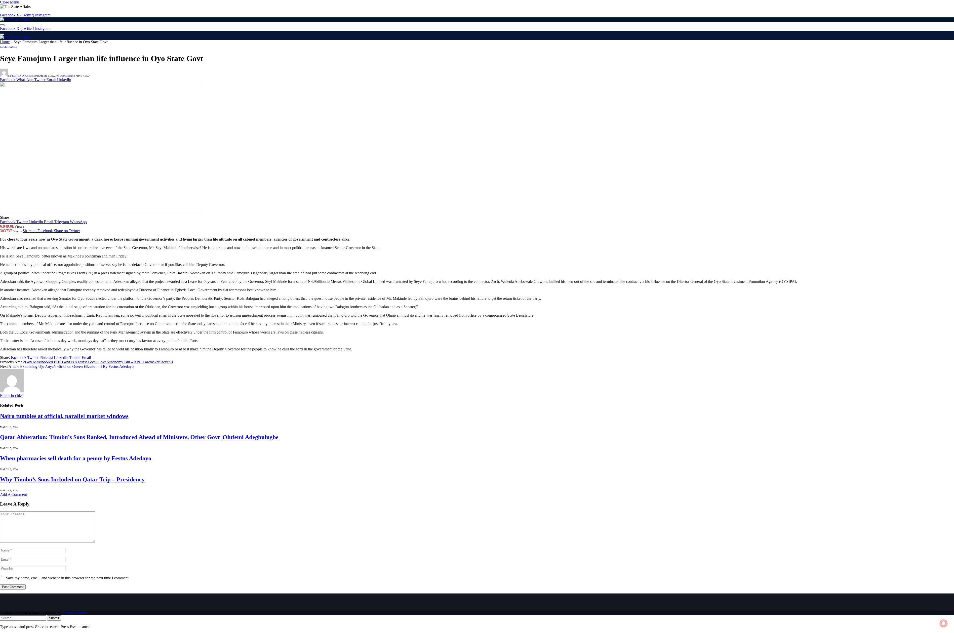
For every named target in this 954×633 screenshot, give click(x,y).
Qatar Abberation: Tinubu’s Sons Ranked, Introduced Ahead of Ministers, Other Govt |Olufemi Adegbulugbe (139, 437)
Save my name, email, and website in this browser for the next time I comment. (67, 578)
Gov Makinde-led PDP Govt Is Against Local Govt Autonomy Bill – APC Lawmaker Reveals (99, 362)
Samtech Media (74, 613)
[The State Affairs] (15, 19)
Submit (54, 618)
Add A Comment (13, 494)
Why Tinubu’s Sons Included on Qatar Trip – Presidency (73, 479)
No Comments (64, 75)
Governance (8, 46)
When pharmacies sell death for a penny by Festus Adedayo (75, 458)
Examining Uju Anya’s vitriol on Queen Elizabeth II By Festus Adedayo (77, 366)
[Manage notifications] (944, 623)
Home (5, 42)
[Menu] (2, 34)
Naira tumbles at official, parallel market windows (64, 416)
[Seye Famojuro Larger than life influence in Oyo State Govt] (101, 213)
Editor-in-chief (22, 75)
